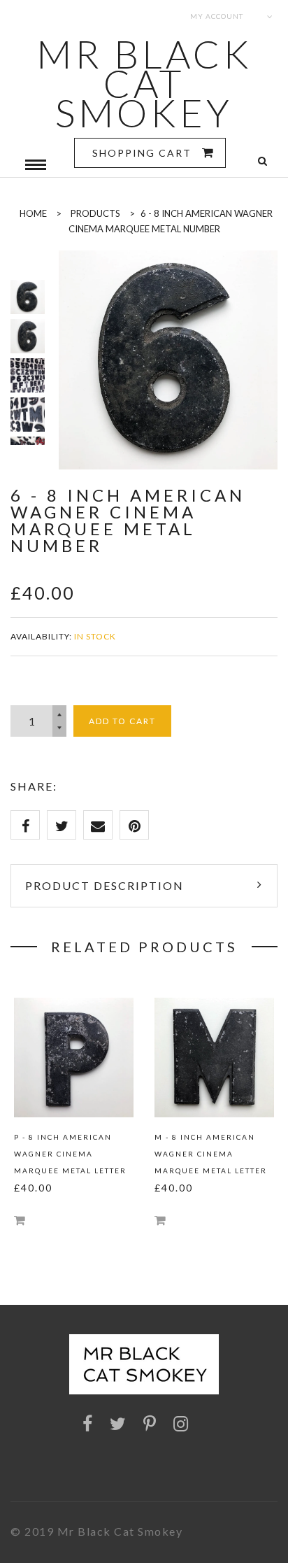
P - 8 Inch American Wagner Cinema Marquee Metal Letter (70, 1154)
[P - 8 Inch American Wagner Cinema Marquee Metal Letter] (74, 1057)
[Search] (262, 161)
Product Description (104, 885)
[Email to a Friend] (98, 825)
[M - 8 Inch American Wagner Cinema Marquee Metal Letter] (214, 1057)
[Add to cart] (19, 1219)
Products (95, 213)
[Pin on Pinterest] (134, 825)
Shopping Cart (143, 153)
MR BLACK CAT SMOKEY (144, 83)
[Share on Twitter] (61, 825)
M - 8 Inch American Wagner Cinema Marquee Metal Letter (210, 1154)
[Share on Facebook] (25, 825)
